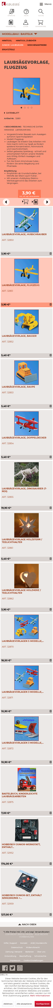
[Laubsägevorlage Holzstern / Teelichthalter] (26, 525)
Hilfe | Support (10, 943)
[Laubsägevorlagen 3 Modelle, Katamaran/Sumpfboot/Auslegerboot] (26, 728)
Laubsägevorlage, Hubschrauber (24, 234)
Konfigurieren (42, 1004)
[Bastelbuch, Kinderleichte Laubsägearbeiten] (26, 779)
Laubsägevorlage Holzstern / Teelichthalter (22, 540)
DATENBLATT (12, 113)
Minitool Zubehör (26, 40)
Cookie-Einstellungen (33, 960)
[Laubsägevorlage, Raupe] (26, 372)
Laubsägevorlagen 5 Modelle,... (23, 641)
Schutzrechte (40, 956)
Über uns (41, 952)
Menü (48, 4)
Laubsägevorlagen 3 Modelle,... (23, 692)
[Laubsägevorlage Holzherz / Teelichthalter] (26, 576)
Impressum (15, 960)
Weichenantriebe (37, 45)
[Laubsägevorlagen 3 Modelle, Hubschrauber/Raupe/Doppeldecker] (26, 678)
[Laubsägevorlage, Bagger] (26, 322)
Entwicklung (10, 956)
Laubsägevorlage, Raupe (18, 387)
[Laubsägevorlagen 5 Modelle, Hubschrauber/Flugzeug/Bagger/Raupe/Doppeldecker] (26, 627)
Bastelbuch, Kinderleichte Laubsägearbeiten (20, 795)
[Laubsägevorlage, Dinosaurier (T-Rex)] (26, 474)
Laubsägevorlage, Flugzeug (20, 285)
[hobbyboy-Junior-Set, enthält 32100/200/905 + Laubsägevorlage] (26, 881)
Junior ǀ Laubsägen (12, 45)
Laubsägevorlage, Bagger (19, 336)
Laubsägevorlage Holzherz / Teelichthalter (21, 591)
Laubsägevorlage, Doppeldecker (24, 437)
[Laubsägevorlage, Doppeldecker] (26, 423)
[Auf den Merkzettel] (50, 254)
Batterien (29, 952)
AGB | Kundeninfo (39, 943)
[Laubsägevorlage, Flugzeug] (26, 271)
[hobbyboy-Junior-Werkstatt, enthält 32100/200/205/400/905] (26, 830)
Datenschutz (17, 947)
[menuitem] (40, 4)
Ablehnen (8, 1004)
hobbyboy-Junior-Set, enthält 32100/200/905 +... (22, 896)
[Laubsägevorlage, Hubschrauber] (26, 220)
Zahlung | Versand (13, 952)
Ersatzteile (8, 49)
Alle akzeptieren (24, 1004)
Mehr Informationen (40, 995)
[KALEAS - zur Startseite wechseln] (10, 3)
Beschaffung (25, 956)
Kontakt (23, 943)
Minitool (7, 40)
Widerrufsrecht (33, 947)
